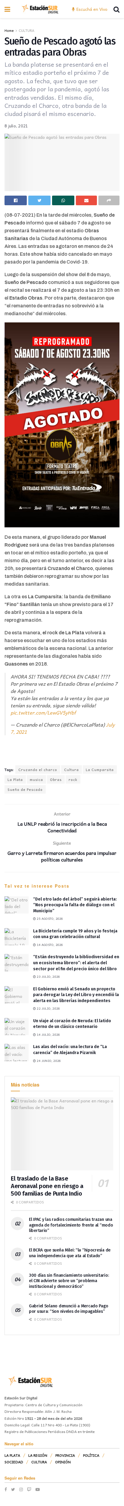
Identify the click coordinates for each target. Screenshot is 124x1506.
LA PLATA (12, 1455)
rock (73, 779)
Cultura (71, 770)
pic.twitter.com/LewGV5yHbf (43, 712)
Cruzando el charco (37, 770)
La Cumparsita (100, 770)
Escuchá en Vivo (91, 9)
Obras (56, 779)
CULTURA (26, 30)
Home (9, 30)
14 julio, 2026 (48, 1034)
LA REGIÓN (37, 1455)
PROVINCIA (65, 1455)
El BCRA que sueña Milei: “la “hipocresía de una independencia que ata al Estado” (69, 1253)
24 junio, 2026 (48, 1060)
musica (36, 779)
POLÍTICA (91, 1455)
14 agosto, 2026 (49, 944)
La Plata (15, 779)
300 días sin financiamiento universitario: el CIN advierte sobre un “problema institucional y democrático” (69, 1281)
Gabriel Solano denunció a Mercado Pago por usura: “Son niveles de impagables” (68, 1308)
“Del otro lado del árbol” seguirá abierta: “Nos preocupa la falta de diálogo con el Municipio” (75, 905)
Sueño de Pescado (25, 789)
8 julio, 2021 (16, 126)
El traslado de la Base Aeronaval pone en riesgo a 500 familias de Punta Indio (47, 1186)
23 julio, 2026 (48, 976)
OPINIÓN (63, 1462)
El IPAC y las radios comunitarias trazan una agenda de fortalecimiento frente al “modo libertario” (71, 1225)
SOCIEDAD (14, 1462)
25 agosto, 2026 (49, 918)
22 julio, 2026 (48, 1008)
